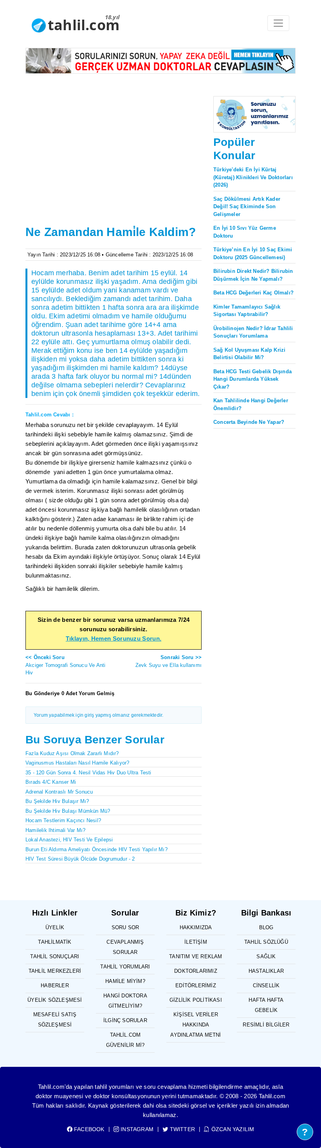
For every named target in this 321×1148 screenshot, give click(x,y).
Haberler (55, 985)
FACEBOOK (88, 1129)
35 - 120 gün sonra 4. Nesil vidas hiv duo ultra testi (88, 773)
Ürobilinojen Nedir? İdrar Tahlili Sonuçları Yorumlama (253, 332)
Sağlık (266, 956)
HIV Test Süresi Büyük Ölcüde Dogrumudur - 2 (80, 859)
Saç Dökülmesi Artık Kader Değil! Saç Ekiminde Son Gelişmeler (246, 206)
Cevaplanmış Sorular (125, 947)
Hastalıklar (266, 971)
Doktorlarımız (195, 971)
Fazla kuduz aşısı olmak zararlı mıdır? (72, 753)
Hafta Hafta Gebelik (266, 1005)
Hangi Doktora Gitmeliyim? (125, 1001)
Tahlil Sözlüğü (266, 942)
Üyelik (54, 927)
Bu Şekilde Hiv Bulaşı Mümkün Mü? (67, 811)
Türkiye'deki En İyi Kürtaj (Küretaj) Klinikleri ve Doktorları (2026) (253, 177)
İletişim (195, 942)
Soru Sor (125, 927)
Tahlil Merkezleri (55, 971)
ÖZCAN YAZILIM (232, 1129)
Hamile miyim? (125, 981)
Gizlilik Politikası (196, 1000)
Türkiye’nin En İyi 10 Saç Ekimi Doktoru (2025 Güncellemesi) (252, 253)
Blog (266, 927)
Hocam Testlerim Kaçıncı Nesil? (63, 820)
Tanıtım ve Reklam (195, 956)
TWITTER (181, 1129)
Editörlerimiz (195, 985)
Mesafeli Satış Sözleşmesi (55, 1020)
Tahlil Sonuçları (54, 956)
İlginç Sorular (125, 1020)
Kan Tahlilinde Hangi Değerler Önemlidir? (250, 404)
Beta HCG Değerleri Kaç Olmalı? (253, 293)
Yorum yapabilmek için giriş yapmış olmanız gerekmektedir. (98, 715)
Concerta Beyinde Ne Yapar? (248, 422)
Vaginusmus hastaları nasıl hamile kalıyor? (77, 763)
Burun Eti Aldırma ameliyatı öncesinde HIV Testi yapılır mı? (96, 849)
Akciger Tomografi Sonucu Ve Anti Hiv (65, 665)
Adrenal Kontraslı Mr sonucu (59, 792)
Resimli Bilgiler (266, 1025)
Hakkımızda (196, 927)
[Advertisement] (113, 164)
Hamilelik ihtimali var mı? (55, 830)
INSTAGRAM (136, 1129)
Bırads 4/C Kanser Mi (50, 782)
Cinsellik (266, 985)
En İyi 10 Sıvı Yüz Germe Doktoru (244, 232)
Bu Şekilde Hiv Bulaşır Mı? (57, 801)
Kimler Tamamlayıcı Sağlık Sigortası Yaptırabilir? (246, 311)
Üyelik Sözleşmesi (54, 1000)
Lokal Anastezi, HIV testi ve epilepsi (69, 840)
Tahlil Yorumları (125, 967)
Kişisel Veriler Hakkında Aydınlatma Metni (195, 1025)
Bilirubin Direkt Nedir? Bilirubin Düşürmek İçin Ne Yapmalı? (253, 275)
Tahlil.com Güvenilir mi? (125, 1040)
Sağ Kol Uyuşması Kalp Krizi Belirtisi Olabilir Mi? (249, 354)
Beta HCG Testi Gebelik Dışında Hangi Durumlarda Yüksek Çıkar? (252, 379)
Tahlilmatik (54, 942)
